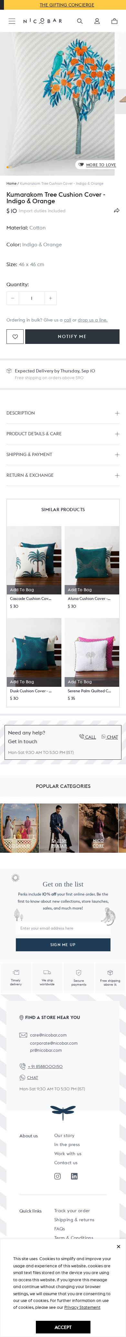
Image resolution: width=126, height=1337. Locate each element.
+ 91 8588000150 (45, 1066)
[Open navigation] (12, 21)
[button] (97, 23)
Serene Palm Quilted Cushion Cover (89, 690)
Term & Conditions (73, 1237)
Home (11, 183)
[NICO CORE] (98, 807)
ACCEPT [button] (63, 1327)
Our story (64, 1135)
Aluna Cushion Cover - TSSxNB (89, 598)
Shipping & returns (74, 1219)
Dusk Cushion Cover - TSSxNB (31, 690)
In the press (67, 1144)
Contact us (66, 1162)
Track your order (72, 1210)
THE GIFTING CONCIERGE (63, 4)
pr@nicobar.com (46, 1050)
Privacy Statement (82, 1307)
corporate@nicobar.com (54, 1043)
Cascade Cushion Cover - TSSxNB (31, 598)
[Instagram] (57, 1176)
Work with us (67, 1153)
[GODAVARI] (19, 807)
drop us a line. (93, 320)
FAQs (59, 1228)
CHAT (32, 1077)
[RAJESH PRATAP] (59, 807)
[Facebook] (74, 1176)
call (67, 320)
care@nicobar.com (48, 1035)
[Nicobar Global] (43, 20)
